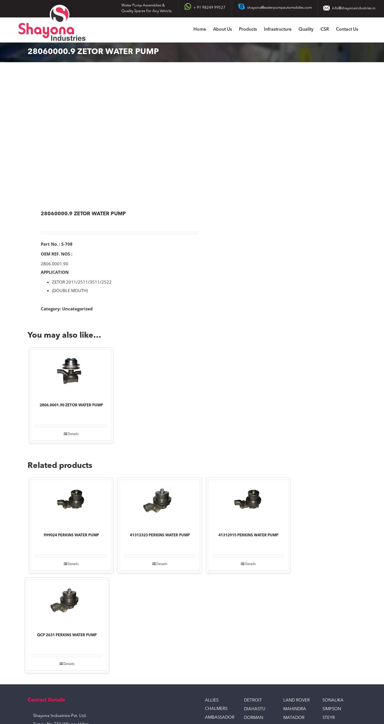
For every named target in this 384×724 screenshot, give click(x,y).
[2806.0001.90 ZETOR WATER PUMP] (71, 372)
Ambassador (219, 718)
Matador (293, 718)
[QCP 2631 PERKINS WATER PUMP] (67, 602)
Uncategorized (77, 308)
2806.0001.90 (54, 263)
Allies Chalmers (216, 704)
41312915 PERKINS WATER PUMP (248, 535)
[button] (367, 29)
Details (73, 433)
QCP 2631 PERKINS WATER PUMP (67, 635)
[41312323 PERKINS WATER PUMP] (160, 502)
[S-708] (107, 137)
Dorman (253, 718)
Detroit (253, 700)
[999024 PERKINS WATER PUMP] (71, 502)
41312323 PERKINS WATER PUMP (160, 535)
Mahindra (294, 709)
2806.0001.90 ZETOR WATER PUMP (71, 405)
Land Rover (296, 700)
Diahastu (254, 709)
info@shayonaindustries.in (354, 8)
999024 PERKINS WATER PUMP (71, 535)
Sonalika (333, 700)
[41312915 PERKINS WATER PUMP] (248, 502)
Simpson (331, 709)
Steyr (328, 718)
